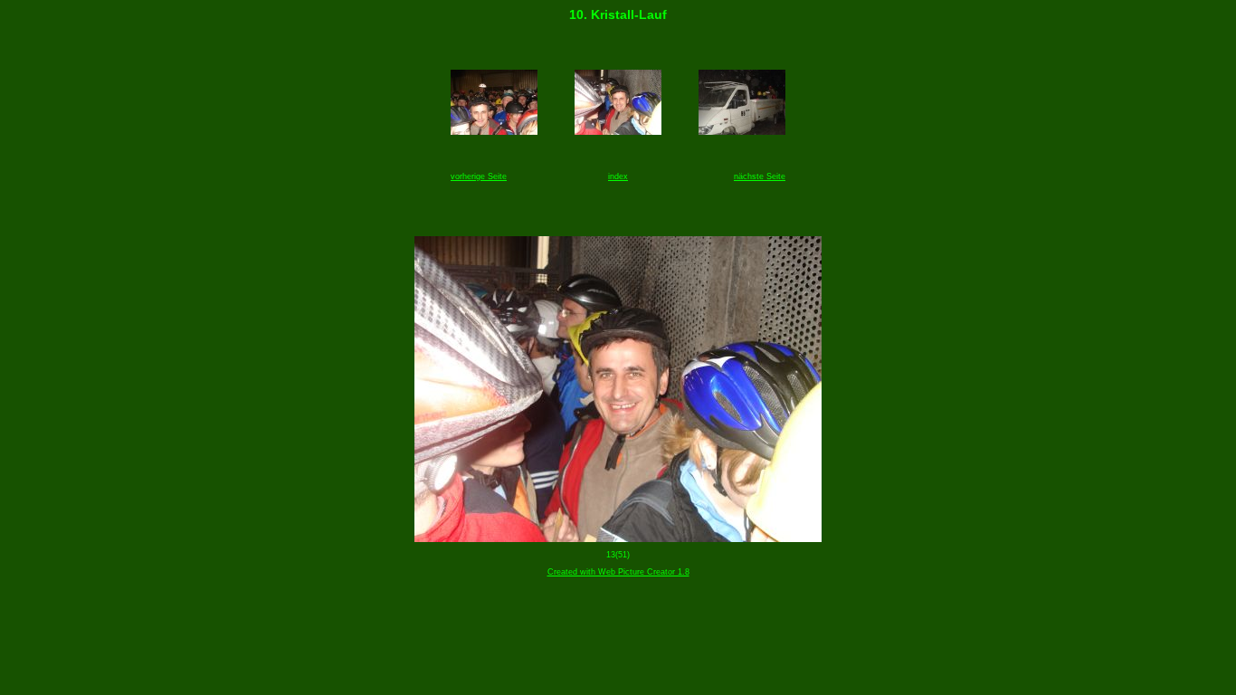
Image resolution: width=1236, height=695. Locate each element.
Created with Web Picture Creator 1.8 (618, 571)
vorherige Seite (479, 176)
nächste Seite (759, 176)
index (618, 176)
